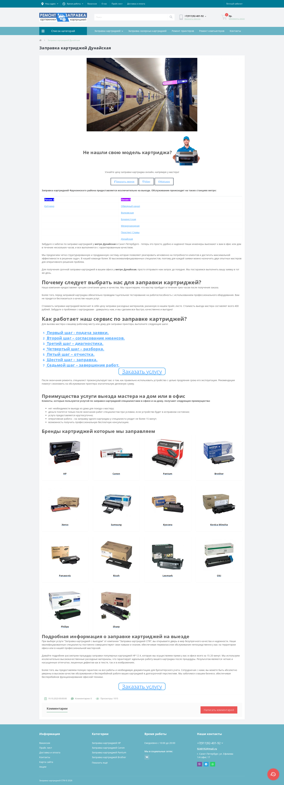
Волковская (127, 212)
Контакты (235, 30)
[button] (49, 4)
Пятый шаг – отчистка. (69, 354)
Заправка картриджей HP (106, 743)
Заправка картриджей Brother (109, 757)
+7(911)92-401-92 (206, 738)
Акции (42, 766)
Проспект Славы (130, 232)
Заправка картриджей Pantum (109, 752)
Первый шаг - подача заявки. (76, 332)
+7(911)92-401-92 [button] (209, 743)
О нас (104, 3)
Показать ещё (100, 762)
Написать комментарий (219, 710)
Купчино (49, 206)
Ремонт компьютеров (211, 30)
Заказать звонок (192, 18)
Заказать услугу (142, 371)
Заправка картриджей (108, 30)
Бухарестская (128, 219)
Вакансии (92, 3)
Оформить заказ (237, 18)
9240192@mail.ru (207, 748)
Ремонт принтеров (183, 30)
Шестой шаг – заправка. (70, 359)
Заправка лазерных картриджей (147, 30)
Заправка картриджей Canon (108, 747)
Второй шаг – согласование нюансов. (84, 338)
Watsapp (165, 181)
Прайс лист (117, 3)
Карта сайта (46, 762)
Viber (147, 181)
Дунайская (127, 238)
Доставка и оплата (136, 3)
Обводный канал (130, 206)
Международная (130, 225)
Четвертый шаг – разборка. (73, 348)
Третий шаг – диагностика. (73, 343)
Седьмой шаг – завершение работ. (81, 365)
